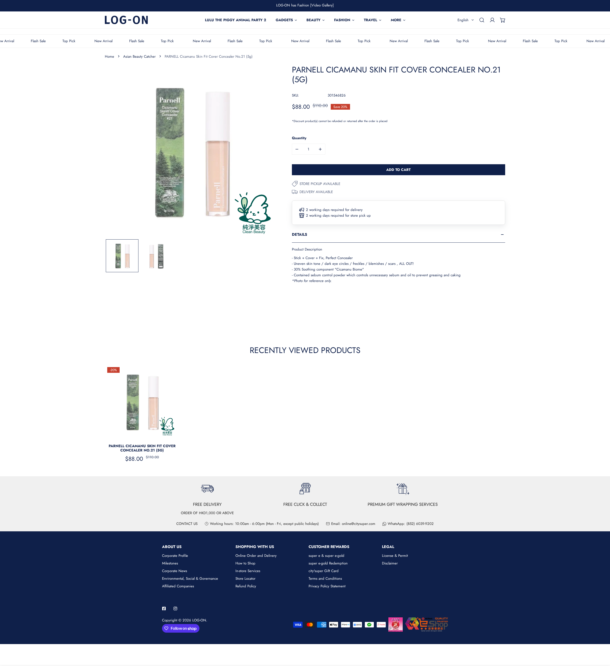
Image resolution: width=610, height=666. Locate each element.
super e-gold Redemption (328, 563)
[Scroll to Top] (601, 641)
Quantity (299, 138)
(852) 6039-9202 (420, 523)
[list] (191, 151)
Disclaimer (390, 563)
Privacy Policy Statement (327, 586)
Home (109, 56)
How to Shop (245, 563)
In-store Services (247, 571)
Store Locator (245, 578)
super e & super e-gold (326, 555)
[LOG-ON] (126, 20)
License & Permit (395, 555)
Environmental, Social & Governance (190, 578)
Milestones (170, 563)
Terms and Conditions (325, 578)
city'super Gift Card (324, 571)
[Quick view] (170, 433)
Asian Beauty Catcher (139, 56)
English (463, 20)
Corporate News (174, 571)
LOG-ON (199, 620)
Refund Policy (245, 586)
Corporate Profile (175, 555)
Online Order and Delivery (256, 555)
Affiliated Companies (178, 586)
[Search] (482, 20)
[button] (503, 20)
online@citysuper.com (358, 523)
